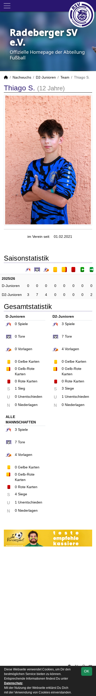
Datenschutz (13, 683)
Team (64, 77)
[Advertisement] (48, 605)
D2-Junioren (46, 77)
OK (86, 671)
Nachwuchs (22, 77)
